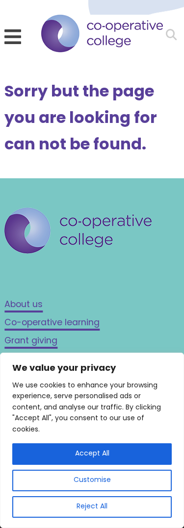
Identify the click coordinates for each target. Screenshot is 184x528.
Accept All (92, 453)
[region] (92, 440)
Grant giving (30, 341)
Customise (92, 480)
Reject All (92, 506)
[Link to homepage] (101, 36)
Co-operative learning (52, 323)
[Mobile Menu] (12, 36)
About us (23, 305)
